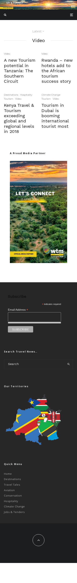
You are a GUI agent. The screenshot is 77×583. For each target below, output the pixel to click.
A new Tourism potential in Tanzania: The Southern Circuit (19, 71)
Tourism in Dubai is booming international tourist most (55, 116)
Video (7, 53)
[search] (68, 364)
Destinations (11, 94)
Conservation (13, 495)
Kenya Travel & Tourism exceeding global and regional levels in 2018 (19, 118)
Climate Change (50, 94)
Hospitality (26, 94)
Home (8, 473)
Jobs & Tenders (14, 512)
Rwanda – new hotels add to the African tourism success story (57, 71)
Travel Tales (12, 484)
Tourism (8, 98)
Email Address (18, 310)
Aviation (9, 490)
